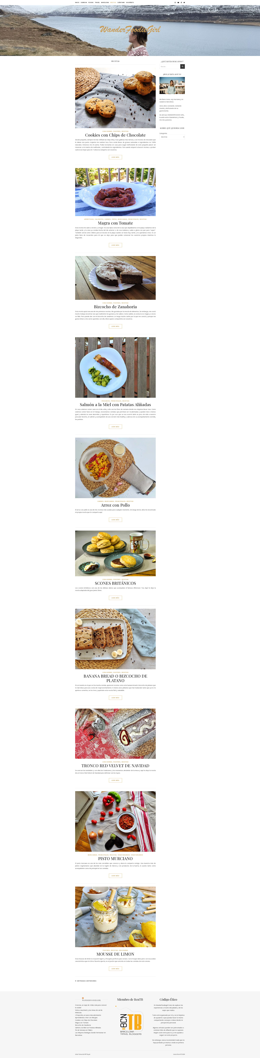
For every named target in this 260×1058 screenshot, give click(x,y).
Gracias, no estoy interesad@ (130, 560)
